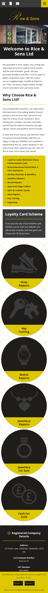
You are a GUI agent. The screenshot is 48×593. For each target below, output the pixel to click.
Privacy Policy (8, 590)
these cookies (26, 578)
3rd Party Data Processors (23, 590)
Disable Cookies (38, 590)
